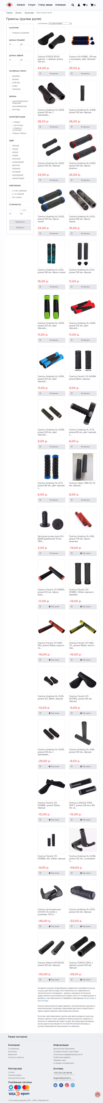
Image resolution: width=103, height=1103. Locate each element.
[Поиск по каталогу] (72, 5)
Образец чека (59, 1060)
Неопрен (16, 76)
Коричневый (18, 162)
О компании (13, 1049)
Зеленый (16, 168)
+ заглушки (17, 125)
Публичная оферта (61, 1057)
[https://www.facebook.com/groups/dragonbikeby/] (61, 1085)
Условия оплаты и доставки (66, 1051)
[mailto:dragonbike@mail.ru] (73, 1085)
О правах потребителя (63, 1063)
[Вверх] (97, 1094)
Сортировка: (43, 23)
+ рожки (16, 122)
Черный (15, 146)
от (10, 44)
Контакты (12, 1051)
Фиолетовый (18, 178)
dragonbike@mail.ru (64, 1079)
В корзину (54, 73)
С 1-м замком (18, 194)
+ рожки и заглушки (17, 129)
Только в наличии (20, 33)
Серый (15, 149)
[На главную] (11, 5)
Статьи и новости (16, 1057)
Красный (16, 159)
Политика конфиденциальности (67, 1054)
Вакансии (12, 1054)
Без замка (17, 197)
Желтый (16, 165)
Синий (15, 155)
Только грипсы (19, 133)
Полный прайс (14, 1075)
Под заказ (86, 553)
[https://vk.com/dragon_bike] (55, 1085)
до (21, 44)
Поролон (16, 89)
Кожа (14, 86)
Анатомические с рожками (20, 102)
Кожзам (16, 83)
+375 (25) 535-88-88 (64, 1073)
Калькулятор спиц (16, 1078)
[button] (21, 5)
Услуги (11, 1072)
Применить (20, 222)
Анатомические (19, 106)
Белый (15, 152)
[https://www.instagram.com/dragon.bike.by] (67, 1085)
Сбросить (20, 227)
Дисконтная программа (63, 1049)
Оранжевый (17, 175)
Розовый (16, 172)
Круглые (16, 109)
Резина (15, 79)
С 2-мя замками (19, 191)
